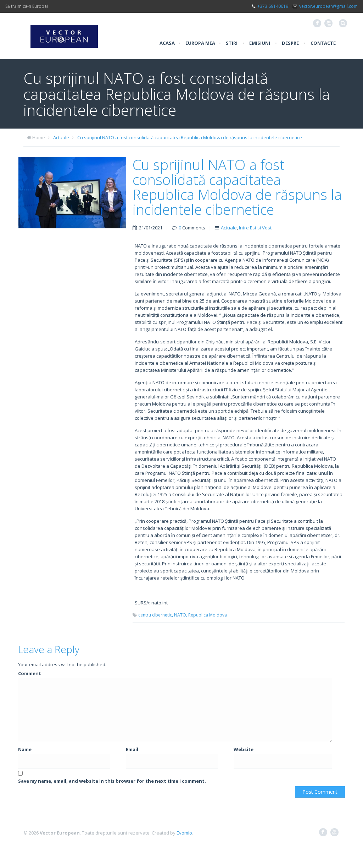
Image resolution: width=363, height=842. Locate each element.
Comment (29, 673)
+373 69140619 (272, 6)
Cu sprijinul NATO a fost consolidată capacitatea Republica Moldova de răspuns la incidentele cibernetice (189, 137)
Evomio (184, 833)
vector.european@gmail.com (328, 6)
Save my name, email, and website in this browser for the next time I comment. (112, 781)
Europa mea (200, 43)
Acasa (167, 43)
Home (38, 137)
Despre (290, 43)
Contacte (323, 43)
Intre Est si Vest (255, 227)
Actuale (61, 137)
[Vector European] (64, 32)
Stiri (232, 43)
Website (243, 749)
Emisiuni (259, 43)
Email (132, 749)
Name (25, 749)
